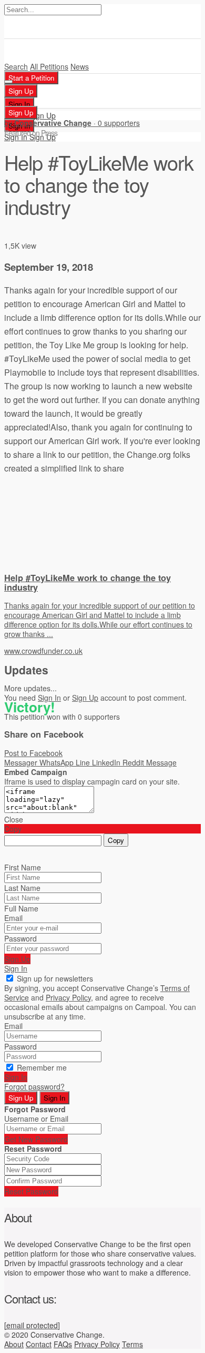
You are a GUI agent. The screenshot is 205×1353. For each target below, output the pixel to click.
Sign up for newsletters (55, 978)
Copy (116, 840)
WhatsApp (57, 762)
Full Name (21, 908)
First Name (22, 867)
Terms (132, 1344)
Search (16, 66)
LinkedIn (107, 762)
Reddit (134, 762)
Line (84, 762)
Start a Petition (31, 78)
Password (20, 938)
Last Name (22, 888)
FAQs (63, 1344)
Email (13, 918)
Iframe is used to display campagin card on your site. (92, 781)
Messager (21, 762)
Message (161, 762)
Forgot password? (34, 1086)
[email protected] (32, 1325)
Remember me (42, 1067)
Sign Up (42, 115)
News (79, 66)
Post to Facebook (33, 753)
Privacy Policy (97, 1344)
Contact (39, 1344)
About (14, 1344)
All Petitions (49, 66)
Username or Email (36, 1118)
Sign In (49, 697)
